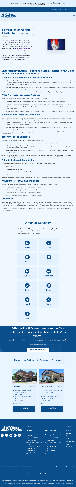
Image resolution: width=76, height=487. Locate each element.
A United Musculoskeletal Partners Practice (38, 474)
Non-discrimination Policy (52, 466)
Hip (27, 318)
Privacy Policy (41, 466)
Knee (48, 247)
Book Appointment (69, 445)
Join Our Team (70, 441)
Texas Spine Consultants (67, 483)
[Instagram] (6, 435)
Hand (27, 304)
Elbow (27, 276)
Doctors (68, 433)
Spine (48, 290)
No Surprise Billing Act (63, 466)
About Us (68, 430)
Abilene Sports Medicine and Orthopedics (13, 480)
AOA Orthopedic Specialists (44, 480)
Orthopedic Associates (7, 483)
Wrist (48, 304)
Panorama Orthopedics (27, 483)
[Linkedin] (15, 435)
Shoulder (49, 276)
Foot (27, 290)
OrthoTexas (17, 483)
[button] (74, 15)
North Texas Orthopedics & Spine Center (63, 480)
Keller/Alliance (46, 387)
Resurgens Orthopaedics (53, 483)
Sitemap (72, 466)
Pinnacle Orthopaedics (40, 483)
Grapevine (17, 387)
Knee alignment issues (9, 40)
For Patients (69, 439)
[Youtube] (10, 435)
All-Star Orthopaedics (30, 480)
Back (27, 261)
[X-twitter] (19, 435)
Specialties (69, 436)
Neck (49, 261)
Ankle (27, 247)
